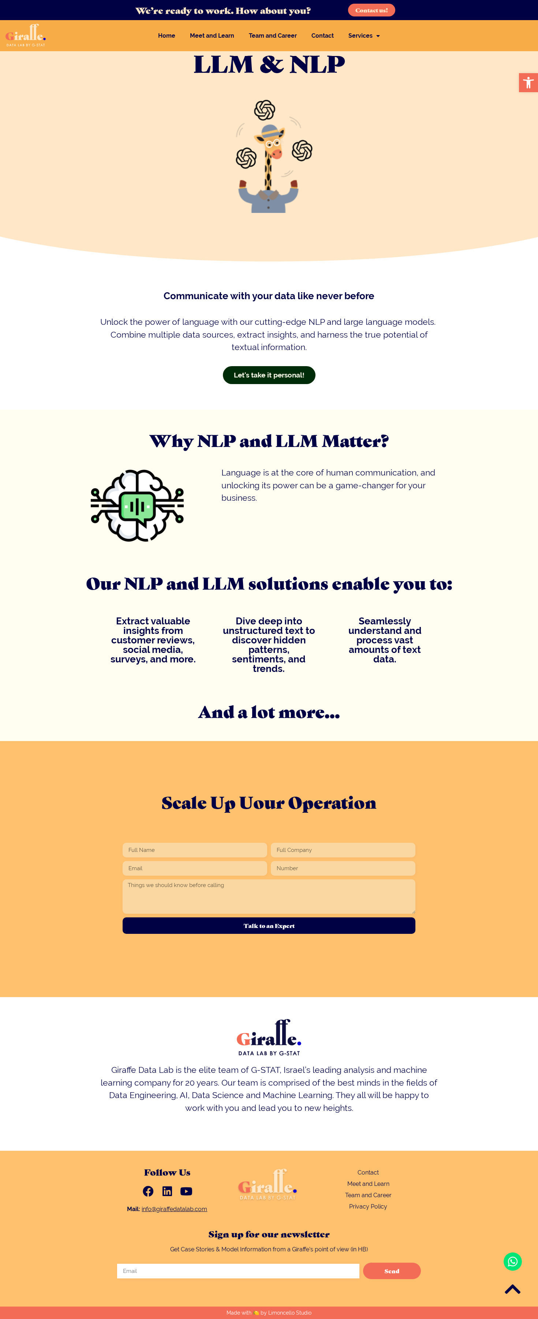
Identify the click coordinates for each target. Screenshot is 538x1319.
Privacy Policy (368, 1206)
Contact (322, 35)
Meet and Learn (212, 35)
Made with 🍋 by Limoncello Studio (269, 1313)
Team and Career (273, 35)
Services (360, 35)
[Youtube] (186, 1191)
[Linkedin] (167, 1191)
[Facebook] (148, 1191)
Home (166, 35)
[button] (528, 82)
